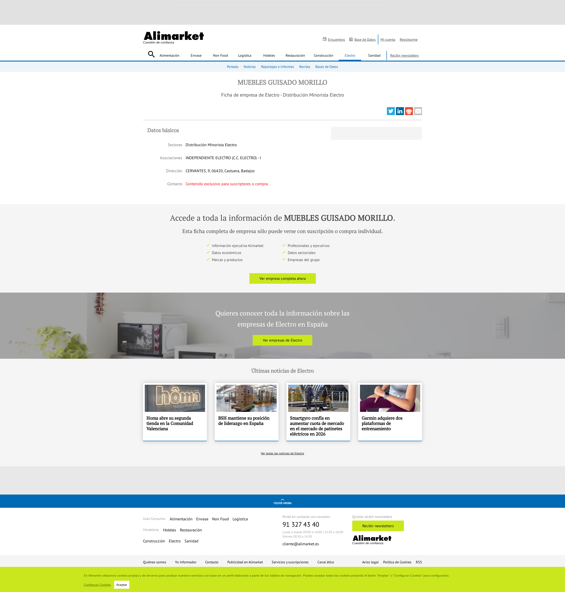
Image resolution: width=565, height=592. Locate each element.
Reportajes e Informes (277, 66)
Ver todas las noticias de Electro (282, 453)
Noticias (250, 66)
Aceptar (121, 584)
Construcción (323, 55)
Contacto (211, 562)
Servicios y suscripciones (290, 562)
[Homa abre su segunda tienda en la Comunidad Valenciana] (175, 412)
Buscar (151, 54)
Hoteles (269, 55)
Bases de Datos (326, 66)
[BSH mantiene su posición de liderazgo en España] (247, 412)
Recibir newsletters (404, 55)
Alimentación (169, 55)
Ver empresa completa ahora (283, 278)
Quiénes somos (154, 562)
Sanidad (374, 55)
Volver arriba (283, 503)
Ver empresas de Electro (282, 340)
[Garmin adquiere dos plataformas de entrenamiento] (390, 412)
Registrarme (409, 39)
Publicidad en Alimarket (245, 562)
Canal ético (325, 562)
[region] (282, 579)
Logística (244, 55)
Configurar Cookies (97, 584)
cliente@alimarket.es (300, 543)
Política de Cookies (397, 562)
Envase (196, 55)
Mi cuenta (387, 39)
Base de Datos (365, 39)
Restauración (295, 55)
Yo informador (185, 562)
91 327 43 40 (300, 524)
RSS (419, 562)
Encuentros (336, 39)
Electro (350, 55)
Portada (232, 66)
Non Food (220, 55)
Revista (304, 66)
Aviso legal (370, 562)
